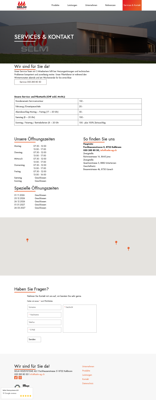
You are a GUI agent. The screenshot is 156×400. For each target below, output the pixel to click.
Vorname (32, 307)
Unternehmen (91, 5)
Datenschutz (87, 383)
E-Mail (32, 330)
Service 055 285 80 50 (30, 81)
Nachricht (68, 307)
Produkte (55, 5)
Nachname (34, 315)
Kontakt (85, 379)
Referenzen (110, 5)
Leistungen (72, 5)
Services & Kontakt (132, 5)
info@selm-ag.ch (108, 150)
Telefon (32, 322)
